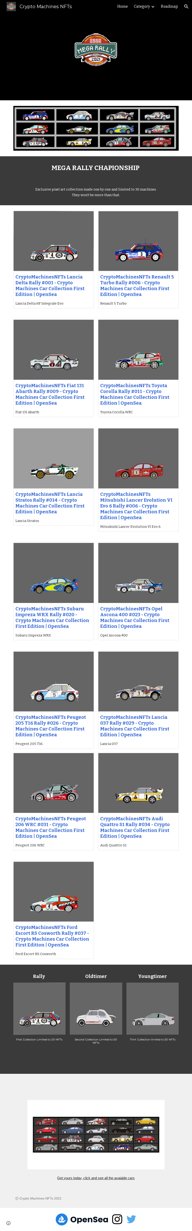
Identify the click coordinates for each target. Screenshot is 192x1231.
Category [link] (142, 6)
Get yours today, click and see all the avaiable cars (96, 1178)
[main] (96, 168)
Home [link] (122, 6)
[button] (186, 6)
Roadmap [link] (169, 6)
